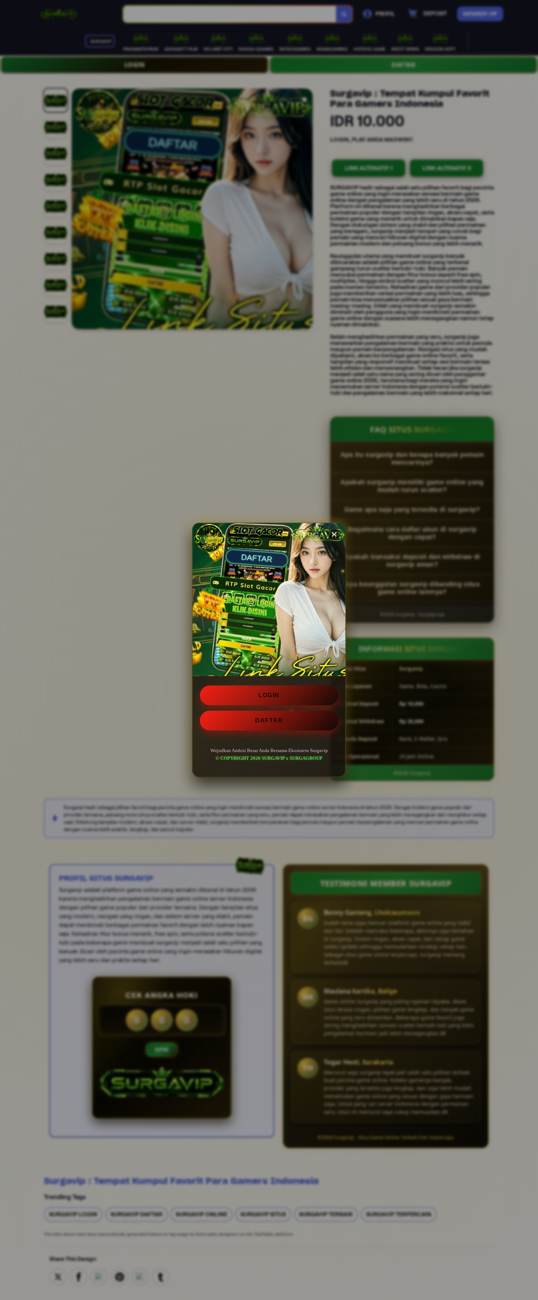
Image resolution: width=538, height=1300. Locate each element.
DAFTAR (269, 720)
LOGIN (269, 695)
